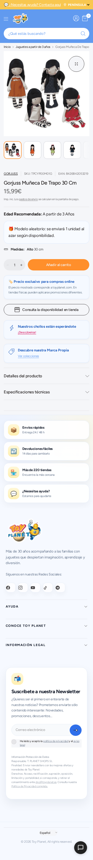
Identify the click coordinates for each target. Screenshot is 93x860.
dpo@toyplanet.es (46, 782)
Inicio (7, 47)
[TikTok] (48, 587)
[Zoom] (76, 64)
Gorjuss (11, 173)
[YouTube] (35, 587)
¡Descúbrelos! (27, 332)
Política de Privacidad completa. (29, 786)
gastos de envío (28, 199)
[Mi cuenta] (76, 18)
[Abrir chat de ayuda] (80, 847)
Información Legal (25, 645)
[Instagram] (23, 587)
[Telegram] (60, 587)
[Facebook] (11, 587)
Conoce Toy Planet (26, 626)
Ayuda (12, 606)
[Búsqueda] (83, 33)
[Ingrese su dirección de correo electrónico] (76, 730)
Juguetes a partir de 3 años (33, 47)
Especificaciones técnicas (27, 391)
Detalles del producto (23, 375)
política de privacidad (55, 741)
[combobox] (46, 33)
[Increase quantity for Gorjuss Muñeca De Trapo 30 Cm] (21, 265)
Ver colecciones (28, 356)
